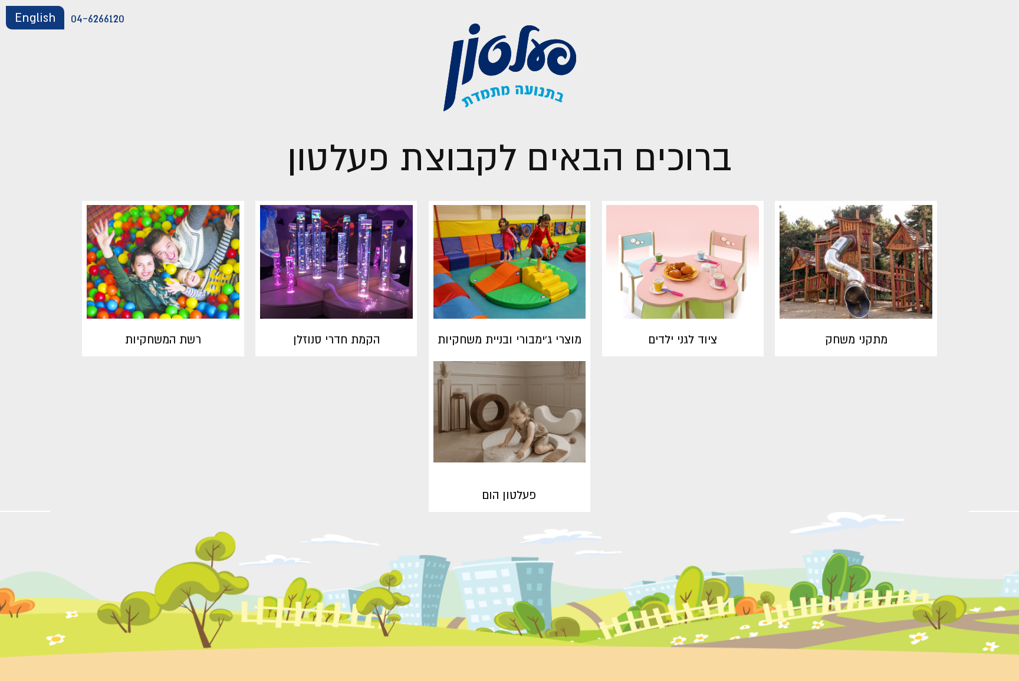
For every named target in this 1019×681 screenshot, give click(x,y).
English (35, 17)
